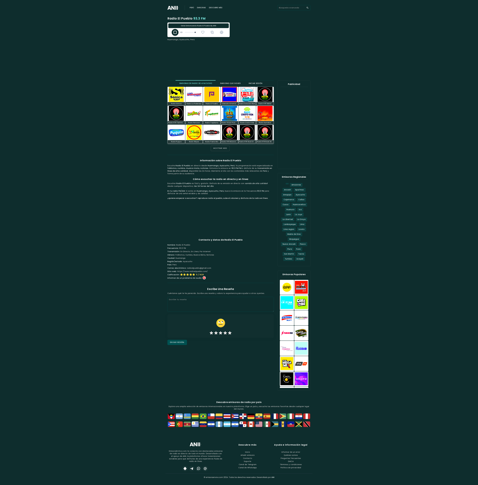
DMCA (291, 461)
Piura (289, 249)
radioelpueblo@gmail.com (199, 268)
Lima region (289, 229)
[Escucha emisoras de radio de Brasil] (203, 416)
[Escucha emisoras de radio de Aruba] (187, 416)
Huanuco (290, 209)
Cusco (286, 204)
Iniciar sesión (255, 83)
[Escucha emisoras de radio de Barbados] (283, 424)
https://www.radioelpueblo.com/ (192, 271)
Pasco (303, 244)
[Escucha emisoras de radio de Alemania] (251, 416)
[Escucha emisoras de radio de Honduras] (227, 424)
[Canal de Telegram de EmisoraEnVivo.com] (192, 468)
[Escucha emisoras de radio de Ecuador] (259, 416)
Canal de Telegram (248, 464)
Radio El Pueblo (186, 18)
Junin (288, 214)
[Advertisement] (239, 59)
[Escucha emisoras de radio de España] (267, 416)
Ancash (287, 190)
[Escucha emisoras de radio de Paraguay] (298, 416)
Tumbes (288, 259)
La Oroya (301, 219)
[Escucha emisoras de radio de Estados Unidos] (259, 424)
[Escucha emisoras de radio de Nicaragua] (235, 424)
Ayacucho (300, 195)
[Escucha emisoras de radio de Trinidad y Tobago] (306, 424)
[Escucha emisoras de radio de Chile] (211, 416)
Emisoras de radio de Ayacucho (195, 83)
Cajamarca (289, 199)
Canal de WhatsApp (247, 467)
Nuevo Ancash (289, 244)
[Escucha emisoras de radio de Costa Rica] (227, 416)
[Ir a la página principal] (196, 446)
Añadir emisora (248, 455)
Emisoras (201, 7)
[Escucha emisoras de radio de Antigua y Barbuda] (171, 416)
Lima (302, 224)
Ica (300, 209)
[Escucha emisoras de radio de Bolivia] (195, 416)
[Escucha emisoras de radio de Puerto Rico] (171, 424)
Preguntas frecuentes (291, 458)
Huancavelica (299, 204)
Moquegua (294, 239)
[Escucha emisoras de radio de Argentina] (179, 416)
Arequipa (287, 195)
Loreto (302, 229)
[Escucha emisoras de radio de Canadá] (251, 424)
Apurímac (299, 190)
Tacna (301, 254)
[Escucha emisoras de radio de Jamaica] (298, 424)
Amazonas (296, 185)
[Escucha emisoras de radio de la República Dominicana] (243, 416)
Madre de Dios (294, 234)
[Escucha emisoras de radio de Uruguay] (195, 424)
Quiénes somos (291, 455)
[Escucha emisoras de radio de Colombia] (219, 416)
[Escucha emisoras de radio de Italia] (291, 416)
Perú (192, 7)
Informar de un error (290, 452)
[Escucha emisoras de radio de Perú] (306, 416)
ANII (272, 477)
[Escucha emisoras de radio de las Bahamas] (275, 424)
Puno (298, 249)
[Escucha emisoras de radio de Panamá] (243, 424)
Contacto (247, 458)
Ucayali (300, 259)
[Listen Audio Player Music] (221, 32)
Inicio (247, 452)
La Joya (298, 214)
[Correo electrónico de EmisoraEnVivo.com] (205, 468)
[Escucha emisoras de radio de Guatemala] (219, 424)
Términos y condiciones (291, 464)
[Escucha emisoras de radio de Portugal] (179, 424)
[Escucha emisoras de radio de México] (267, 424)
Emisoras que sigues (230, 83)
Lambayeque (290, 224)
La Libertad (288, 219)
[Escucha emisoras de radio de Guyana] (283, 416)
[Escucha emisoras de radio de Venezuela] (203, 424)
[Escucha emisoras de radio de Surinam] (187, 424)
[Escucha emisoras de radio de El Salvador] (211, 424)
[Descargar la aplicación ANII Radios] (185, 468)
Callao (301, 199)
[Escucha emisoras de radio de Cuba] (235, 416)
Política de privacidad (291, 467)
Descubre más (215, 7)
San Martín (289, 254)
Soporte (247, 461)
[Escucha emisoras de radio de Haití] (291, 424)
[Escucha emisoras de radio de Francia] (275, 416)
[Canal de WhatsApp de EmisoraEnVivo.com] (198, 468)
